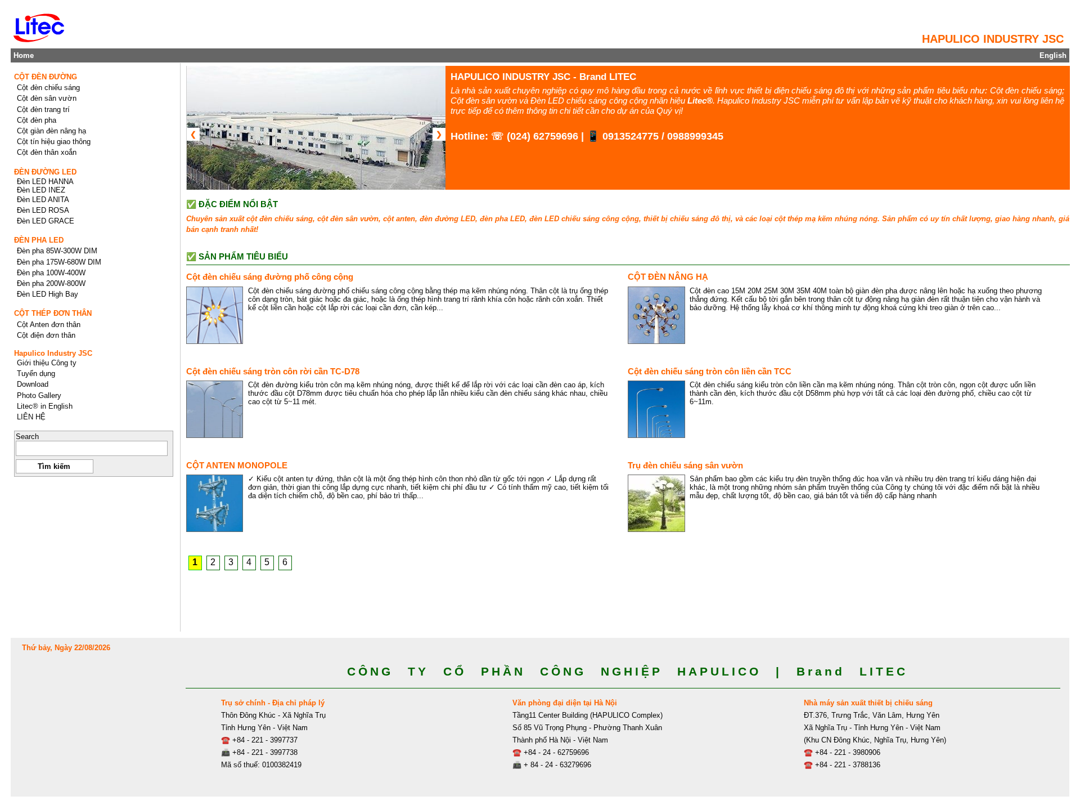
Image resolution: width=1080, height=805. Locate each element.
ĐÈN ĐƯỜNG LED (45, 172)
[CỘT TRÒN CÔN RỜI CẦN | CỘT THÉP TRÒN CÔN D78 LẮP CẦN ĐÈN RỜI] (215, 409)
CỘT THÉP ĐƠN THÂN (53, 313)
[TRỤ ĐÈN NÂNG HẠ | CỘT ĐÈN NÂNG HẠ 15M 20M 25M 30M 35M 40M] (656, 315)
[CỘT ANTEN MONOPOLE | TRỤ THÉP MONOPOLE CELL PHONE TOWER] (215, 503)
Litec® (700, 100)
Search (27, 436)
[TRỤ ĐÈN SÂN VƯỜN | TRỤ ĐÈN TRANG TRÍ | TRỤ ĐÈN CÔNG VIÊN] (656, 503)
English (1053, 55)
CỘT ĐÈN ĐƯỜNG (45, 77)
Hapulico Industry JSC (53, 353)
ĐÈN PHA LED (39, 240)
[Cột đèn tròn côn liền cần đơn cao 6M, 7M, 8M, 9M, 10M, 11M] (656, 409)
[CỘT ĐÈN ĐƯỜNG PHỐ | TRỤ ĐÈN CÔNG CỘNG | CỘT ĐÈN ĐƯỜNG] (215, 315)
